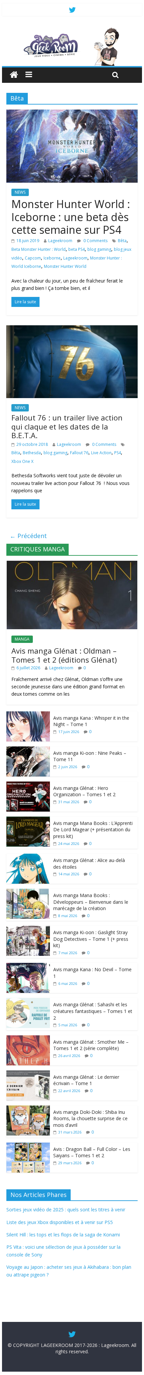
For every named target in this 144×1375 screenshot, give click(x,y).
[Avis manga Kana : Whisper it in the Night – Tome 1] (28, 715)
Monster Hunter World (65, 266)
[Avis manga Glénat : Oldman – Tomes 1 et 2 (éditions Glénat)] (72, 564)
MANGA (22, 639)
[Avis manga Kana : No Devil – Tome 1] (28, 966)
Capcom (33, 258)
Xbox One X (22, 461)
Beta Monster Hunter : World (38, 249)
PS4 (117, 453)
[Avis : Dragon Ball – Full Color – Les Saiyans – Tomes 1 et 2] (28, 1146)
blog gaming (99, 249)
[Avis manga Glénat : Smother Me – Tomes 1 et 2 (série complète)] (28, 1039)
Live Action (101, 453)
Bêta (122, 240)
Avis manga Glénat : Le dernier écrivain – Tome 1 (86, 1080)
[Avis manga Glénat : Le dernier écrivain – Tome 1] (28, 1074)
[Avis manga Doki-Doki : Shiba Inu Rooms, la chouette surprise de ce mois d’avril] (28, 1109)
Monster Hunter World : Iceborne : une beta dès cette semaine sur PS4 (70, 217)
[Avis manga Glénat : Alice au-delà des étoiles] (28, 857)
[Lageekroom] (72, 30)
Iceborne (52, 258)
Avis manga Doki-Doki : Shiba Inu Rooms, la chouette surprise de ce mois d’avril (90, 1118)
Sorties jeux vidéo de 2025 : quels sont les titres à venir (65, 1209)
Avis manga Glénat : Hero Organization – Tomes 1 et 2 (84, 791)
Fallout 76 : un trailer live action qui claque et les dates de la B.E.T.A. (67, 426)
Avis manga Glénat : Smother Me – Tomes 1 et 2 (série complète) (91, 1045)
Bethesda (32, 453)
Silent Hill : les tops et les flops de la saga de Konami (63, 1234)
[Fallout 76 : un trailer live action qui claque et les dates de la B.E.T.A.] (72, 329)
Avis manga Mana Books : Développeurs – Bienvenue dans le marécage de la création (90, 901)
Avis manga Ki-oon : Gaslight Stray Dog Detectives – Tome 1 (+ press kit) (90, 939)
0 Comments (94, 240)
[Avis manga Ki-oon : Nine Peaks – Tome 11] (28, 750)
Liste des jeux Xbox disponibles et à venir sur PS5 (59, 1222)
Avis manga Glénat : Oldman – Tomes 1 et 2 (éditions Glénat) (64, 655)
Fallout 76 (79, 453)
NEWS (20, 192)
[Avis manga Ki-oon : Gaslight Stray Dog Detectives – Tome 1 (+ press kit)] (28, 929)
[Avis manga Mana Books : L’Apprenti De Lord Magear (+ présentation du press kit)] (28, 820)
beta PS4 (76, 249)
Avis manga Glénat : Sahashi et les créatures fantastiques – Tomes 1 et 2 (92, 1011)
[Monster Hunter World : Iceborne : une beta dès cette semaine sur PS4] (72, 113)
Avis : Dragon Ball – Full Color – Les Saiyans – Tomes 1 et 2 (91, 1152)
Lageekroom (60, 240)
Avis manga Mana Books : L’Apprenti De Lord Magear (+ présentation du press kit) (93, 829)
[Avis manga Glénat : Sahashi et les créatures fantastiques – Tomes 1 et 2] (28, 1001)
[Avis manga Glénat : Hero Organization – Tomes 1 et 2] (28, 785)
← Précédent (28, 536)
